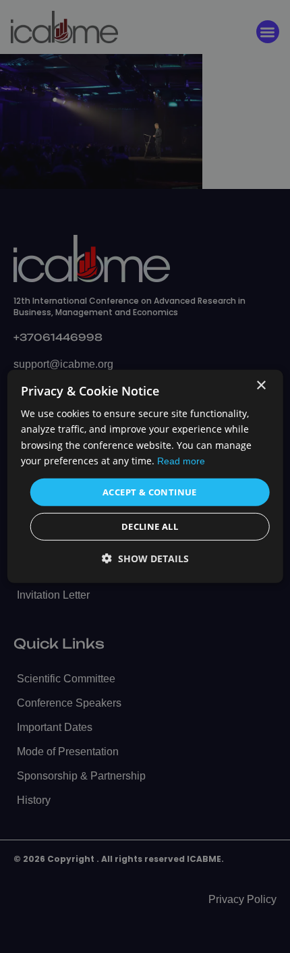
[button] (145, 558)
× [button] (261, 386)
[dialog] (145, 476)
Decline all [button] (149, 526)
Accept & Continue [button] (150, 492)
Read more (181, 460)
